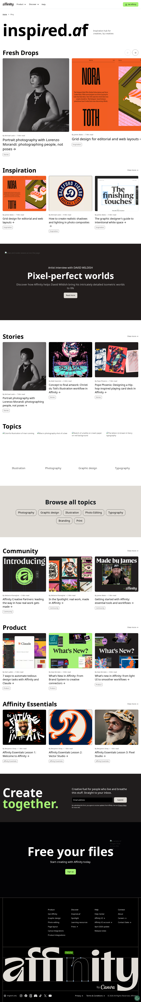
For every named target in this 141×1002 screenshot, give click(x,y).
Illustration (72, 512)
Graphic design (50, 512)
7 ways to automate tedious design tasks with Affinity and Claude (21, 679)
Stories (6, 154)
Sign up (70, 871)
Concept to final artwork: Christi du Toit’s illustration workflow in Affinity (68, 388)
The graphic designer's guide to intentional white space (114, 220)
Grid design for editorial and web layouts (23, 220)
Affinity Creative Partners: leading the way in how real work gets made (23, 602)
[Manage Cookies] (137, 998)
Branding (64, 520)
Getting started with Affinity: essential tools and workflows (114, 601)
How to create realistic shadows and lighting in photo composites (69, 222)
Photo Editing (93, 512)
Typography (115, 512)
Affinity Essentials (10, 761)
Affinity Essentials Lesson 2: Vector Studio (65, 754)
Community (8, 612)
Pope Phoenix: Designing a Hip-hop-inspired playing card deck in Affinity (115, 388)
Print (79, 520)
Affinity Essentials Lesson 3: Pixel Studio (115, 754)
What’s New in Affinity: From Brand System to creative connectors (66, 679)
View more (132, 170)
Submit (120, 800)
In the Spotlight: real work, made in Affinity (69, 601)
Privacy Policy (122, 805)
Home (5, 14)
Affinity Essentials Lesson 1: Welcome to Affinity (19, 754)
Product (6, 688)
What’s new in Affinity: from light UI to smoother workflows (115, 677)
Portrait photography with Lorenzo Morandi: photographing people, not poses (33, 144)
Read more (70, 295)
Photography (26, 512)
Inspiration (77, 144)
